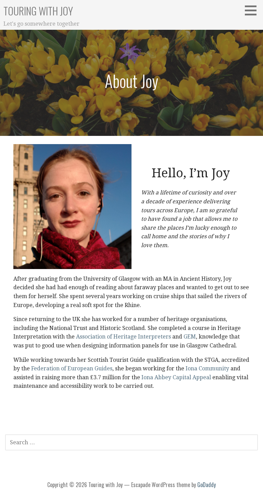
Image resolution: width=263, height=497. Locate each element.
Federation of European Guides (71, 368)
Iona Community (208, 368)
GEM (190, 336)
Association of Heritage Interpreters (123, 336)
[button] (253, 10)
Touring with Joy (38, 10)
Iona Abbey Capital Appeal (176, 377)
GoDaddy (206, 485)
